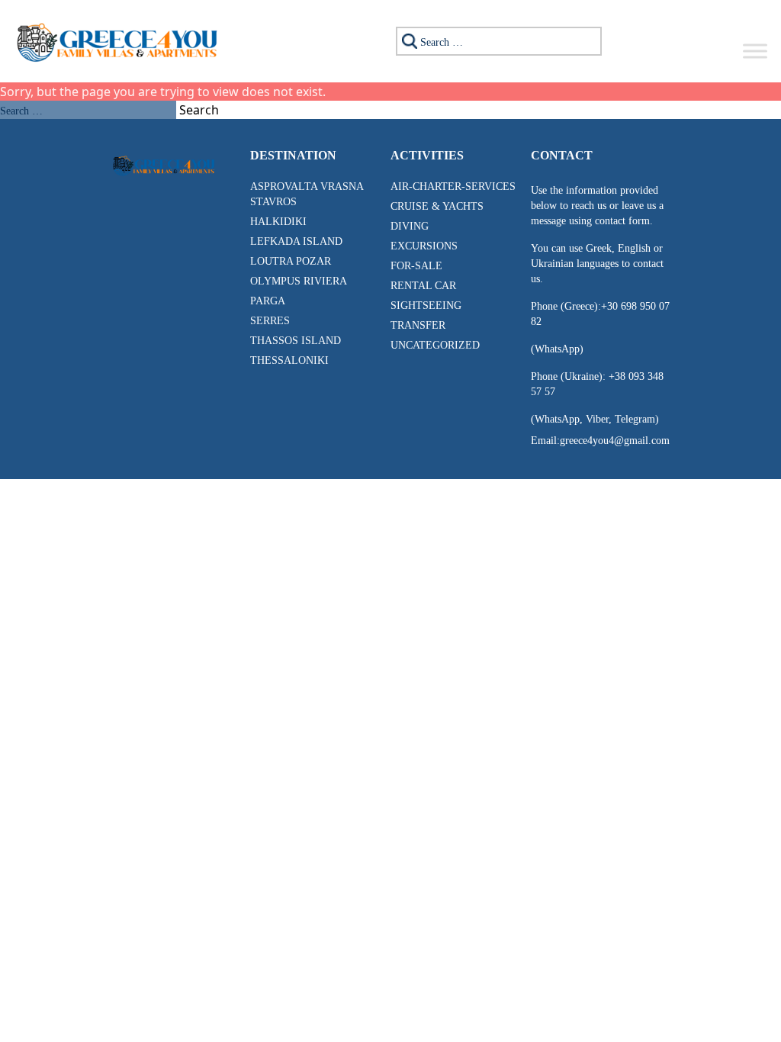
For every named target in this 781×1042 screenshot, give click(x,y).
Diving (409, 226)
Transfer (417, 325)
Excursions (424, 246)
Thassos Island (295, 340)
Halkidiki (278, 221)
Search (199, 109)
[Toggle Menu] (755, 50)
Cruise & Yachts (437, 206)
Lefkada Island (296, 241)
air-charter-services (453, 186)
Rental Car (423, 285)
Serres (270, 320)
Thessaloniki (289, 360)
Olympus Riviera (298, 281)
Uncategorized (435, 345)
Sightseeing (425, 305)
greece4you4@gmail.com (615, 440)
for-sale (416, 266)
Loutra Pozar (290, 261)
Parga (267, 301)
